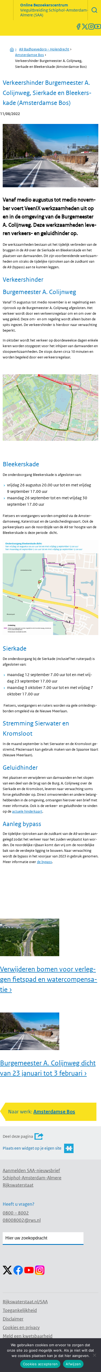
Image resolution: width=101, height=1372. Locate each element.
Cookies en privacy (21, 1327)
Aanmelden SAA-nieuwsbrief (31, 1170)
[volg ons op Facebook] (78, 26)
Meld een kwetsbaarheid (28, 1336)
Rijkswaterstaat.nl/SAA (25, 1302)
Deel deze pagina (18, 1136)
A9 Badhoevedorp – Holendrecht (44, 49)
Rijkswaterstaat (18, 1185)
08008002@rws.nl (22, 1220)
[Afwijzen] (94, 1355)
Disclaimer (13, 1319)
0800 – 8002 (16, 1213)
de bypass (44, 862)
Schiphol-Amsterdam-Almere (32, 1178)
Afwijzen (73, 1364)
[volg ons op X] (85, 26)
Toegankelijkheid (20, 1310)
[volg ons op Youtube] (98, 26)
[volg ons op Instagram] (91, 26)
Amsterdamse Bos (29, 55)
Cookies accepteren (40, 1364)
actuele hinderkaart (27, 811)
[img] (94, 10)
